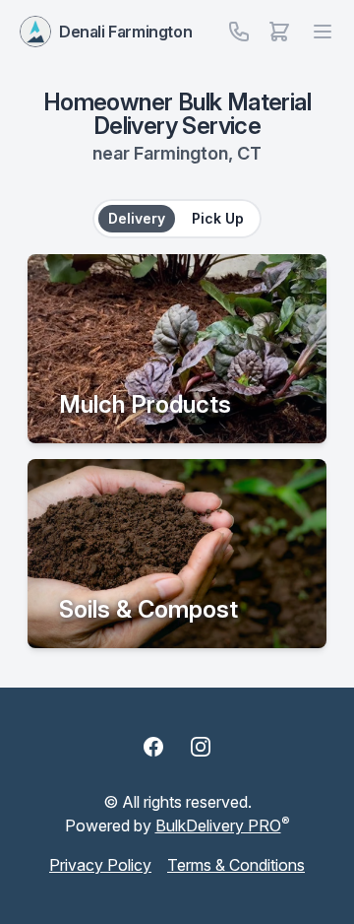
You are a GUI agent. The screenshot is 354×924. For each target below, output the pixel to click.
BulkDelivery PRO (218, 825)
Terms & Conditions (236, 865)
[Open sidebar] (279, 31)
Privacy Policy (100, 865)
